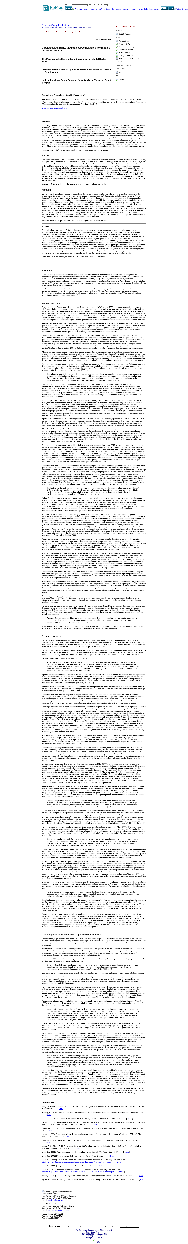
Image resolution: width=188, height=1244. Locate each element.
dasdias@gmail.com (56, 1200)
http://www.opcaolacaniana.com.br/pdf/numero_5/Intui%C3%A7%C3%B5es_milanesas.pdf (78, 1172)
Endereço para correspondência (54, 108)
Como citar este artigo (127, 50)
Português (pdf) (124, 41)
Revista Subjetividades (55, 25)
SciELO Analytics (125, 34)
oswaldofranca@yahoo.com (59, 1210)
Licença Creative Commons (129, 1227)
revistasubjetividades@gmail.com (94, 1242)
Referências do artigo (127, 47)
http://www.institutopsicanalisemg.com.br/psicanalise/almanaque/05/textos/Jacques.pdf (76, 1162)
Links (61, 1109)
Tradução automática (127, 56)
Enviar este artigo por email (129, 58)
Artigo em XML (124, 44)
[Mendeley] (117, 72)
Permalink (122, 80)
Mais (120, 72)
